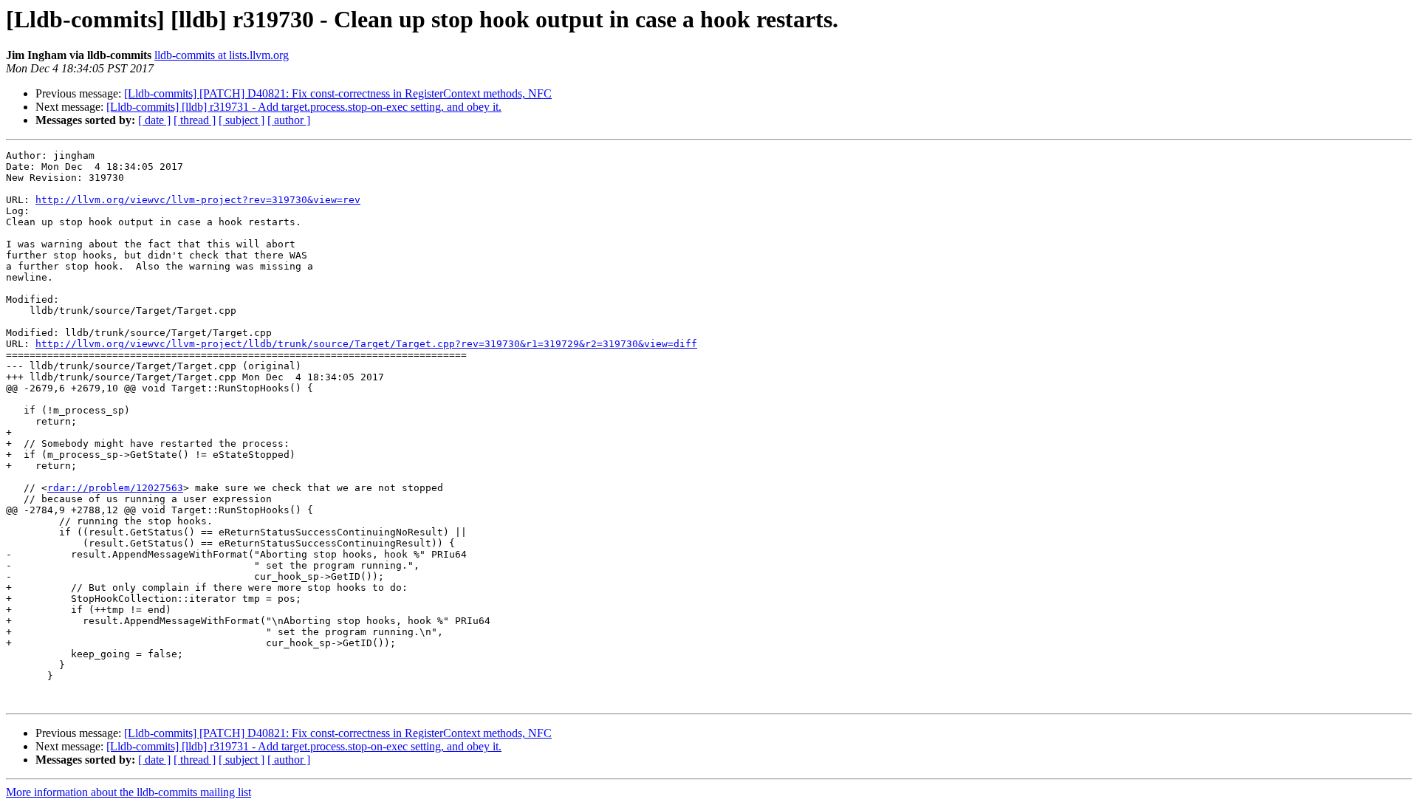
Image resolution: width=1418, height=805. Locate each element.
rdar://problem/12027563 (115, 487)
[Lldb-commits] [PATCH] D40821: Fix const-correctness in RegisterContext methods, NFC (338, 93)
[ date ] (154, 120)
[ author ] (288, 120)
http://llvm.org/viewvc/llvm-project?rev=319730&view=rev (197, 199)
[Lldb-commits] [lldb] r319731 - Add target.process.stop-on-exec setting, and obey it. (303, 106)
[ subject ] (241, 120)
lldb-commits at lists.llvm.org (221, 55)
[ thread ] (195, 120)
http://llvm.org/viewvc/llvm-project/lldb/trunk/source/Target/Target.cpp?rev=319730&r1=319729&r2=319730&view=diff (366, 343)
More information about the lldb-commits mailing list (128, 792)
